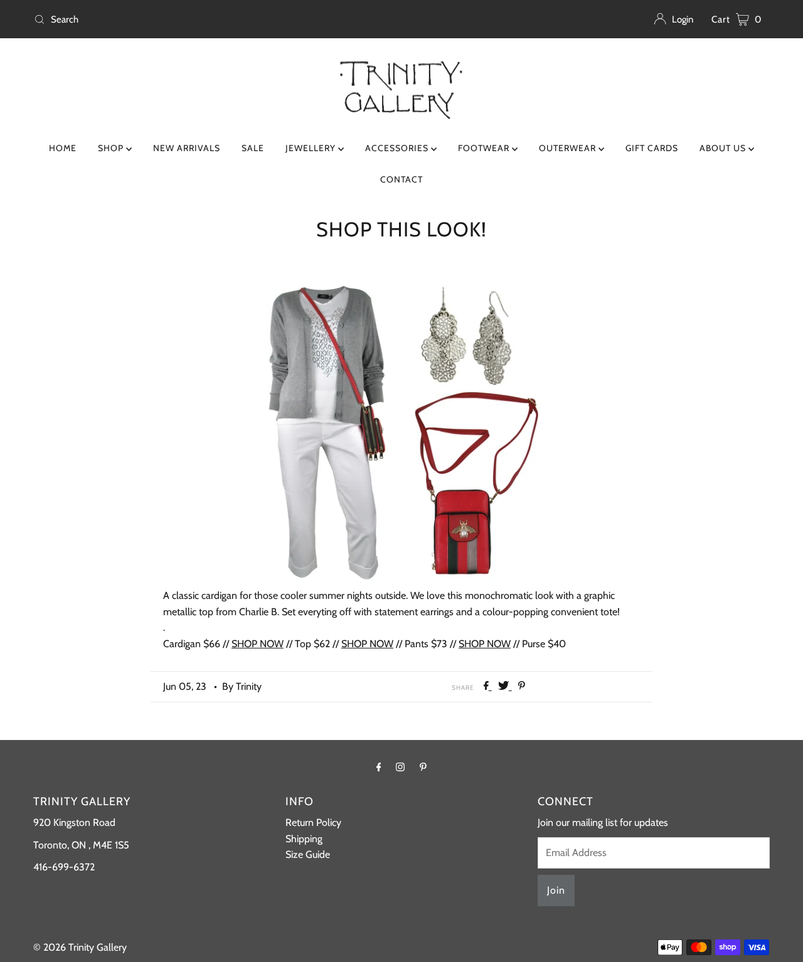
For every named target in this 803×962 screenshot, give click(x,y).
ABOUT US (723, 148)
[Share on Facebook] (488, 686)
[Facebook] (378, 767)
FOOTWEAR (485, 148)
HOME (63, 148)
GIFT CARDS (651, 148)
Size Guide (307, 854)
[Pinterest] (423, 767)
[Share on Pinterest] (521, 686)
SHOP (112, 148)
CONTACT (401, 179)
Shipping (303, 839)
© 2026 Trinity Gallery (80, 947)
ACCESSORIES (398, 148)
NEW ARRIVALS (186, 148)
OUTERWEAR (568, 148)
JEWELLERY (311, 148)
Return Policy (313, 822)
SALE (253, 148)
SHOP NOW (257, 644)
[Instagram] (400, 767)
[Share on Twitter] (505, 686)
